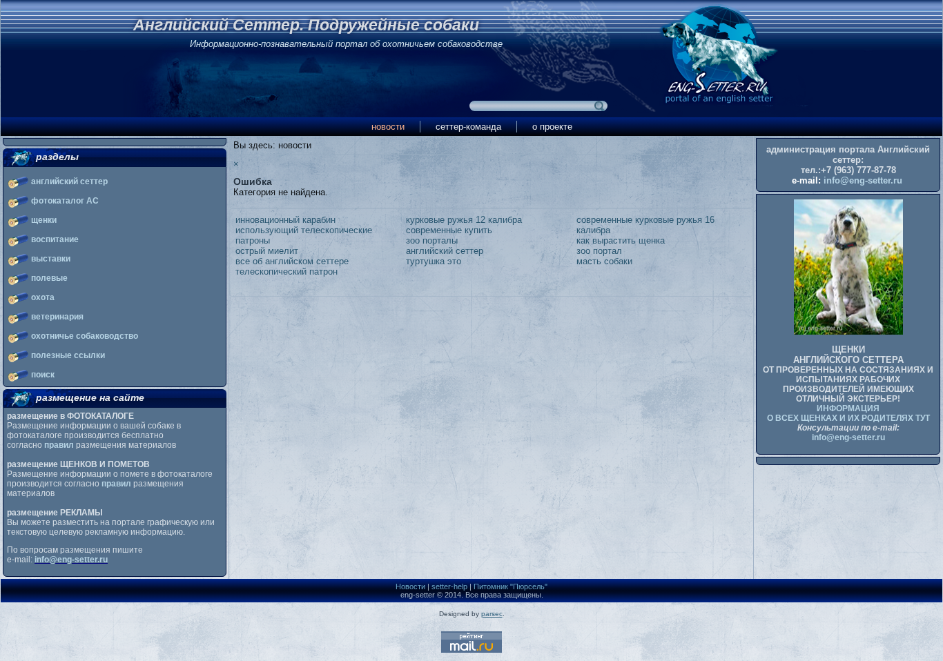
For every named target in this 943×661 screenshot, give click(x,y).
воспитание (55, 239)
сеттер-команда (468, 126)
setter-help (449, 586)
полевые (49, 278)
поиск (43, 374)
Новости (410, 586)
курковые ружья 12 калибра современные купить (464, 225)
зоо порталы (432, 240)
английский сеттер (69, 181)
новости (388, 126)
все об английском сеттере (292, 261)
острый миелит (266, 251)
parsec (492, 614)
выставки (50, 259)
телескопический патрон (286, 271)
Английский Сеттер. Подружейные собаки (306, 25)
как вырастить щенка (620, 240)
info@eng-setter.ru (71, 559)
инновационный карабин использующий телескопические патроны (303, 230)
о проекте (552, 126)
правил (59, 445)
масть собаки (604, 261)
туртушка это (433, 261)
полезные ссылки (68, 355)
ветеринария (57, 317)
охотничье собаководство (84, 336)
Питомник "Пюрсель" (510, 586)
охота (43, 297)
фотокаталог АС (65, 201)
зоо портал (599, 251)
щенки (44, 220)
